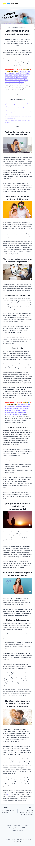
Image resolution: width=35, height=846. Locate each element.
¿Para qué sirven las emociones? (8, 810)
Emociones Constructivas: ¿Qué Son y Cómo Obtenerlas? (26, 811)
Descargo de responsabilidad (17, 828)
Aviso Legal (24, 825)
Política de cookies (17, 830)
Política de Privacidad (13, 825)
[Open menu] (31, 3)
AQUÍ (8, 794)
